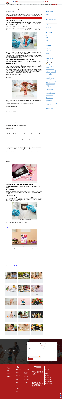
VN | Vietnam (18, 382)
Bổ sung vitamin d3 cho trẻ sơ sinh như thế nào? (10, 306)
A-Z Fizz (47, 64)
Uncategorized (48, 56)
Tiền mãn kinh (48, 85)
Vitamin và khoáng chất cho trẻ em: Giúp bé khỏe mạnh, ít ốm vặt (11, 319)
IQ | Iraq (17, 387)
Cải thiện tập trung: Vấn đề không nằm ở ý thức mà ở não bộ (37, 280)
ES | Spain (26, 376)
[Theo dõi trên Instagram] (15, 1)
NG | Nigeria (17, 385)
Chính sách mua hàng (48, 379)
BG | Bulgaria (9, 376)
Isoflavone (47, 77)
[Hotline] (61, 393)
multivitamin (48, 78)
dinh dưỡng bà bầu (48, 71)
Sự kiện (47, 43)
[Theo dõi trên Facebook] (14, 1)
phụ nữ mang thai (53, 79)
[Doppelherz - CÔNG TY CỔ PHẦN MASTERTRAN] (8, 3)
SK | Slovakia (26, 382)
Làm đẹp (47, 34)
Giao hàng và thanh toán (48, 381)
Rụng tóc (47, 40)
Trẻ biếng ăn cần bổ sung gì (50, 90)
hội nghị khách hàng (49, 75)
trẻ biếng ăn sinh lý (48, 92)
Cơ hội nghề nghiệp (49, 21)
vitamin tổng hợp (48, 105)
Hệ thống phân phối (36, 4)
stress (47, 81)
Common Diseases (48, 22)
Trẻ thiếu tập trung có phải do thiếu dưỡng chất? (24, 293)
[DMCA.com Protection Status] (25, 397)
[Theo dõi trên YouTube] (17, 1)
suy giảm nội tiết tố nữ (52, 81)
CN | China (17, 372)
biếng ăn (51, 66)
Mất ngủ (47, 37)
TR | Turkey (8, 378)
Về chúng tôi (12, 4)
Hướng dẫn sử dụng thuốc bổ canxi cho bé (37, 332)
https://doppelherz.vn (12, 261)
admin (15, 11)
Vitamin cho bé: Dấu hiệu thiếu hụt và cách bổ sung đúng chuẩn (24, 319)
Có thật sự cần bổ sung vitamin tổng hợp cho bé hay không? (23, 306)
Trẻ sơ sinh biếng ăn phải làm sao (50, 93)
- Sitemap (34, 397)
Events (47, 24)
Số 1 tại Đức (48, 82)
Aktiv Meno (47, 9)
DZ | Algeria (17, 391)
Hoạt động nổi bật (48, 29)
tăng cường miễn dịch (49, 96)
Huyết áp (47, 30)
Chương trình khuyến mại (49, 17)
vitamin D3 (51, 104)
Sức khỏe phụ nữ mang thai (50, 47)
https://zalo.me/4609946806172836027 (14, 263)
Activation (51, 64)
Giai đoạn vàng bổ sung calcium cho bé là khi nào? (11, 332)
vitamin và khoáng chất (49, 108)
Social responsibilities (49, 42)
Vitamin (47, 104)
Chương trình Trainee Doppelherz (51, 19)
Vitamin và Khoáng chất (49, 58)
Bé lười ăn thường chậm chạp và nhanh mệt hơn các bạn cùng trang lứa (24, 281)
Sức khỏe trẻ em (48, 48)
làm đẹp (51, 77)
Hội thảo (53, 75)
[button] (45, 1)
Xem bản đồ (37, 381)
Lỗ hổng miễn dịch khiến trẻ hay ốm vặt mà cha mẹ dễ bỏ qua (10, 280)
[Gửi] (43, 1)
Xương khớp (47, 60)
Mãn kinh (47, 35)
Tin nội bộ (47, 53)
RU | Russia (8, 373)
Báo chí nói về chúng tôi (49, 11)
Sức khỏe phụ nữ (48, 45)
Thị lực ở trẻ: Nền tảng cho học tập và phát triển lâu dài (11, 293)
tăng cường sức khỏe (49, 97)
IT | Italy (17, 376)
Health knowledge (48, 27)
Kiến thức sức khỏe (22, 4)
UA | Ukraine (17, 384)
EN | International (9, 369)
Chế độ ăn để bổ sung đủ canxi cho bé (24, 332)
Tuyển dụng (42, 4)
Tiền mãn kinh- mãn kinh (49, 86)
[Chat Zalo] (61, 397)
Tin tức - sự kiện (29, 4)
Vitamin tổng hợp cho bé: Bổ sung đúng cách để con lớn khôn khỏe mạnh (37, 320)
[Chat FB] (61, 395)
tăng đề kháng (48, 101)
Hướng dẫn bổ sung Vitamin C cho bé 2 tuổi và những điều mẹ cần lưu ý (37, 307)
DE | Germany (9, 370)
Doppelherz (54, 71)
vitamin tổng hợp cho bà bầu (50, 107)
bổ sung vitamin (53, 70)
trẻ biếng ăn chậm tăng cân (50, 89)
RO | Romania (9, 375)
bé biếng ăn (48, 67)
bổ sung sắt (48, 70)
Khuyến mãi (46, 373)
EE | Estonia (17, 390)
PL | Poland (8, 372)
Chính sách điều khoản (48, 377)
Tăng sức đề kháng (48, 50)
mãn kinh (52, 78)
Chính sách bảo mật (48, 375)
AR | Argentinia (26, 369)
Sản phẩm (16, 4)
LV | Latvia (17, 388)
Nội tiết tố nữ (48, 79)
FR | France (17, 373)
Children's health (48, 16)
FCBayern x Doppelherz (48, 4)
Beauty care (47, 14)
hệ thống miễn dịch (49, 74)
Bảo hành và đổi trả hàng (48, 383)
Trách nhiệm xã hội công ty (50, 55)
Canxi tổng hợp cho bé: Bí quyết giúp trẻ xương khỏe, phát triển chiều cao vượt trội (37, 294)
